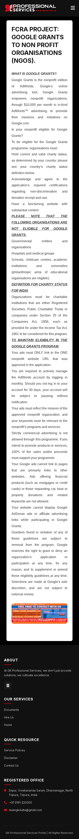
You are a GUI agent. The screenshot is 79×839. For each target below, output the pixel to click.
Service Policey (14, 750)
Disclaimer (11, 758)
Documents (11, 709)
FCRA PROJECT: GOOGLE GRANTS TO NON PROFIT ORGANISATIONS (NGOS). (38, 45)
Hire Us (9, 717)
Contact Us (11, 765)
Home (8, 725)
